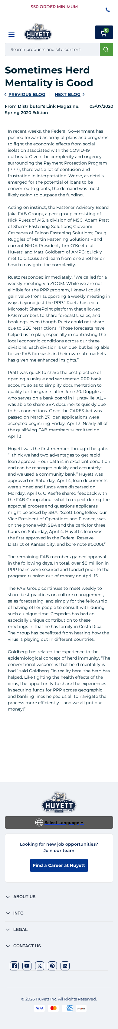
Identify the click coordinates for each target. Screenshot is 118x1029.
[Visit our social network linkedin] (65, 965)
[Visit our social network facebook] (14, 965)
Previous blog (26, 94)
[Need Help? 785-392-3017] (108, 10)
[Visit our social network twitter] (39, 965)
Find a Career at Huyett (59, 865)
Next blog (67, 94)
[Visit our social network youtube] (26, 965)
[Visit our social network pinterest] (52, 965)
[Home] (38, 31)
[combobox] (59, 49)
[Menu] (11, 34)
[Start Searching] (106, 49)
